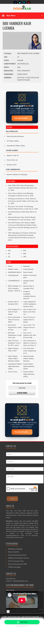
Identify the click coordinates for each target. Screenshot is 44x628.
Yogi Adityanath (13, 275)
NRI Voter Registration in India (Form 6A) (15, 335)
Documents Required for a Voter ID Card (15, 327)
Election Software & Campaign (17, 174)
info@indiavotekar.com (12, 535)
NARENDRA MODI (14, 272)
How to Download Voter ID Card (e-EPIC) (14, 319)
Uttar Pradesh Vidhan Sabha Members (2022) (13, 358)
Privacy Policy (10, 537)
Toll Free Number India (16, 561)
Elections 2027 (12, 165)
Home (10, 266)
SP (9, 253)
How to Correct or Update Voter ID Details (29, 319)
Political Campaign (14, 567)
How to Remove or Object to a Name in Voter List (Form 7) (30, 343)
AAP (24, 256)
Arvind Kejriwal (28, 269)
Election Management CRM (17, 564)
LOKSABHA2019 (13, 281)
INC (9, 250)
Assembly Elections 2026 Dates (18, 212)
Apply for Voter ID (13, 155)
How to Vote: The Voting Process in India (29, 327)
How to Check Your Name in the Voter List (29, 312)
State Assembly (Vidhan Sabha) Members (28, 358)
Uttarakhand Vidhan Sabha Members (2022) (15, 366)
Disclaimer (35, 535)
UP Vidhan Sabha (13, 141)
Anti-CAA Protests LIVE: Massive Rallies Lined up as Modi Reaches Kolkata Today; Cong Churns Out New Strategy (22, 225)
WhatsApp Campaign (15, 549)
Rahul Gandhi (28, 272)
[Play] (8, 611)
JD (9, 256)
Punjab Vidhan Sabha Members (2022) (28, 366)
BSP (24, 253)
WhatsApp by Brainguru (22, 626)
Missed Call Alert (13, 552)
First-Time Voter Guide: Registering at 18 (29, 351)
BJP (24, 250)
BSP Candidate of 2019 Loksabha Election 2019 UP (14, 288)
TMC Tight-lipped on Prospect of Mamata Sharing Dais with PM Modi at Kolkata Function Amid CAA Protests (22, 235)
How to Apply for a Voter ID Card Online (14, 312)
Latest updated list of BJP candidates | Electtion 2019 (29, 304)
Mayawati (26, 266)
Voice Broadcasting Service (17, 555)
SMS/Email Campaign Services (18, 558)
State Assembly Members (15, 136)
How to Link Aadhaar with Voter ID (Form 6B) (29, 335)
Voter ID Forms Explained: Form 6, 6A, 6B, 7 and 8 (14, 343)
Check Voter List (12, 160)
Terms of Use (12, 372)
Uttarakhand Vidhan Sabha (16, 145)
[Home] (22, 9)
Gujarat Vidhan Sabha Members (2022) (28, 374)
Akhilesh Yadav (13, 269)
